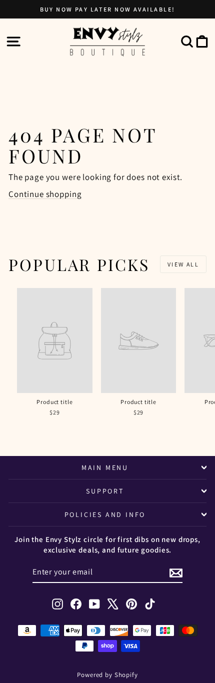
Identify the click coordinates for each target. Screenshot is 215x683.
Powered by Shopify (107, 674)
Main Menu (105, 467)
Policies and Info (105, 514)
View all (183, 264)
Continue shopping (45, 194)
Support (105, 491)
